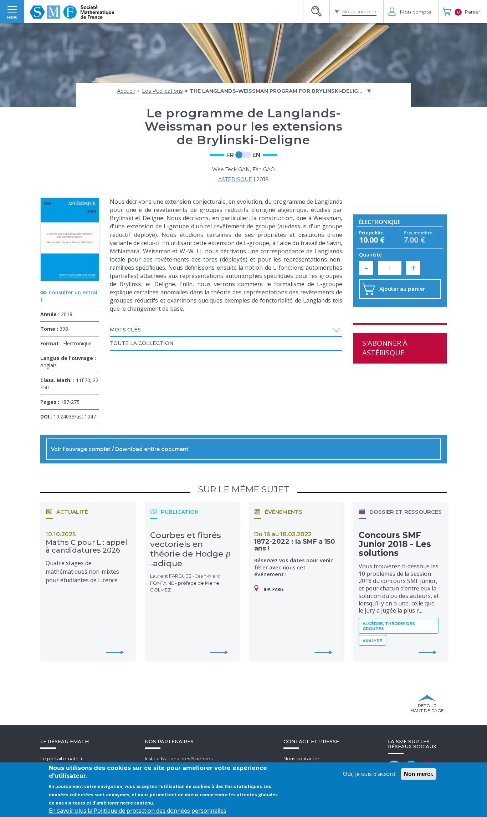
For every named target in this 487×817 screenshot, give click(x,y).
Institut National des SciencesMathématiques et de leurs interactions (190, 762)
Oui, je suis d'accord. (369, 774)
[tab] (226, 330)
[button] (226, 330)
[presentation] (228, 554)
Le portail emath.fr (61, 758)
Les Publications (162, 91)
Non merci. (418, 774)
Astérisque (235, 179)
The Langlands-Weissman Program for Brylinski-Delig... (276, 91)
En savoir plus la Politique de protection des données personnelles (137, 811)
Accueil (126, 91)
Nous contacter (301, 758)
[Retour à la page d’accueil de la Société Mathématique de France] (71, 11)
